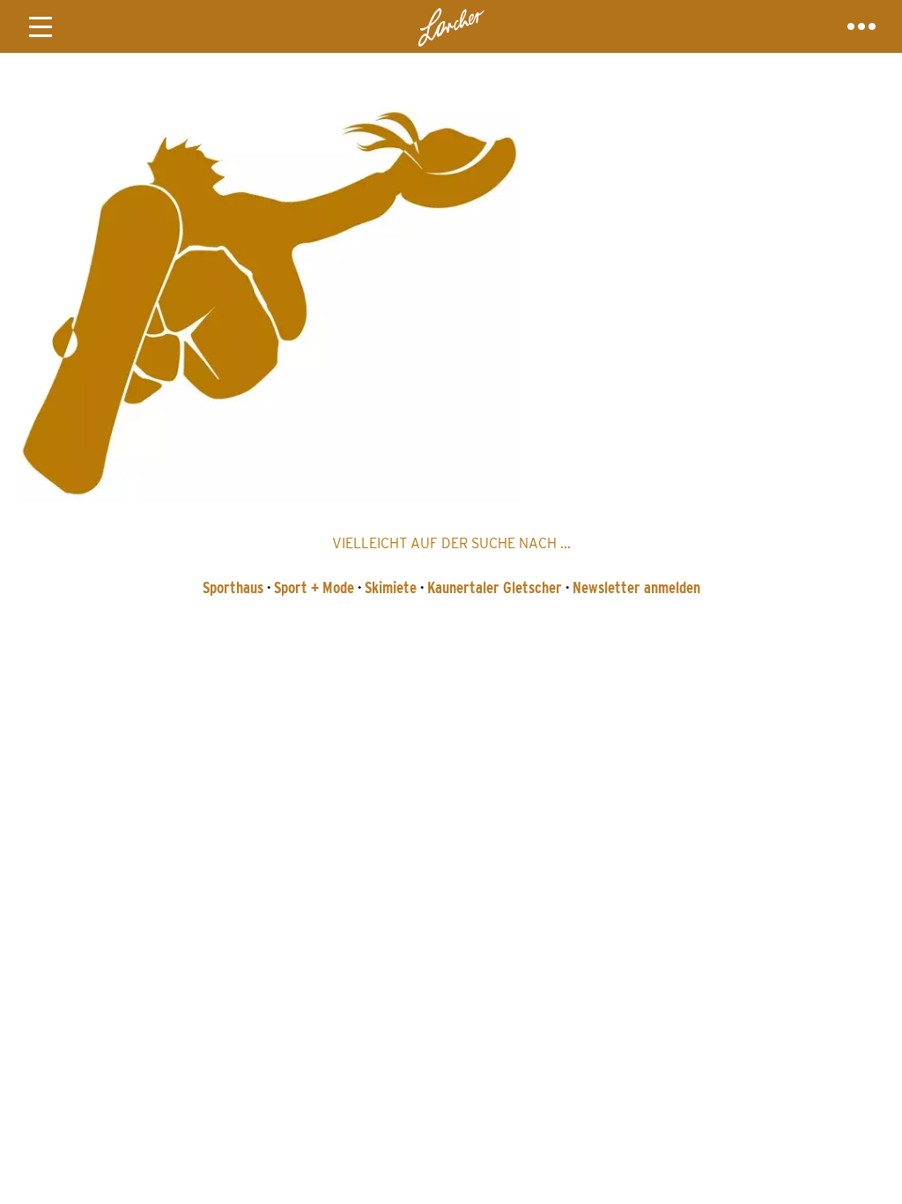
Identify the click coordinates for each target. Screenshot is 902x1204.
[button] (451, 297)
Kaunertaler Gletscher (494, 587)
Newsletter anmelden (636, 587)
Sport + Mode (314, 587)
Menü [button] (40, 26)
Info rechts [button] (862, 26)
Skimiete (391, 587)
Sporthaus (233, 587)
